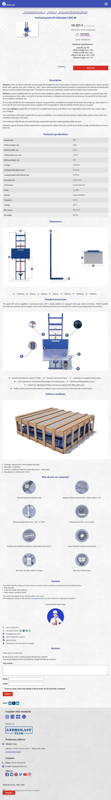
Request (8, 792)
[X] (13, 703)
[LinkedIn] (17, 703)
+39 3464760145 (12, 631)
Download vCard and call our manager (20, 643)
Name (6, 679)
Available (85, 35)
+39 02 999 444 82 (18, 762)
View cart (91, 68)
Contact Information (13, 752)
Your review (8, 663)
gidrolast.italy (11, 640)
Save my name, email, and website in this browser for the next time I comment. (35, 688)
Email (5, 683)
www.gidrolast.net (37, 598)
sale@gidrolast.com (19, 766)
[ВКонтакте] (10, 703)
